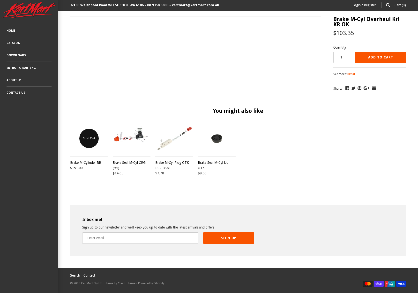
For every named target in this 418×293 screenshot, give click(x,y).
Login (356, 5)
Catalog (13, 43)
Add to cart (380, 57)
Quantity (339, 47)
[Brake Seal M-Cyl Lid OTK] (217, 138)
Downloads (16, 55)
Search (75, 275)
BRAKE (351, 74)
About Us (14, 80)
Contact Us (16, 92)
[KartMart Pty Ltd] (29, 10)
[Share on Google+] (366, 88)
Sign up (228, 238)
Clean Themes (127, 283)
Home (11, 30)
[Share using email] (374, 88)
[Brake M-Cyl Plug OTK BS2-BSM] (174, 138)
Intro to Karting (21, 68)
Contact (89, 275)
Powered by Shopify (151, 283)
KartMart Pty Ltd (92, 283)
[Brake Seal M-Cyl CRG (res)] (131, 138)
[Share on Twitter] (353, 88)
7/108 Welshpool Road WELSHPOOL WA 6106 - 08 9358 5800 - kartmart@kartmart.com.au (144, 5)
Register (370, 5)
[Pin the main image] (359, 88)
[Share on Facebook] (347, 88)
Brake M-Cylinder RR (85, 162)
